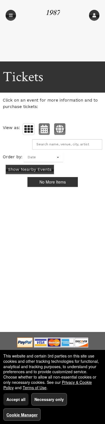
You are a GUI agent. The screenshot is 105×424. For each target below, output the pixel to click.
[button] (94, 15)
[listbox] (43, 157)
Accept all (15, 399)
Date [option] (32, 157)
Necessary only (49, 399)
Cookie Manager (22, 415)
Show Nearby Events (30, 169)
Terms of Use (34, 387)
